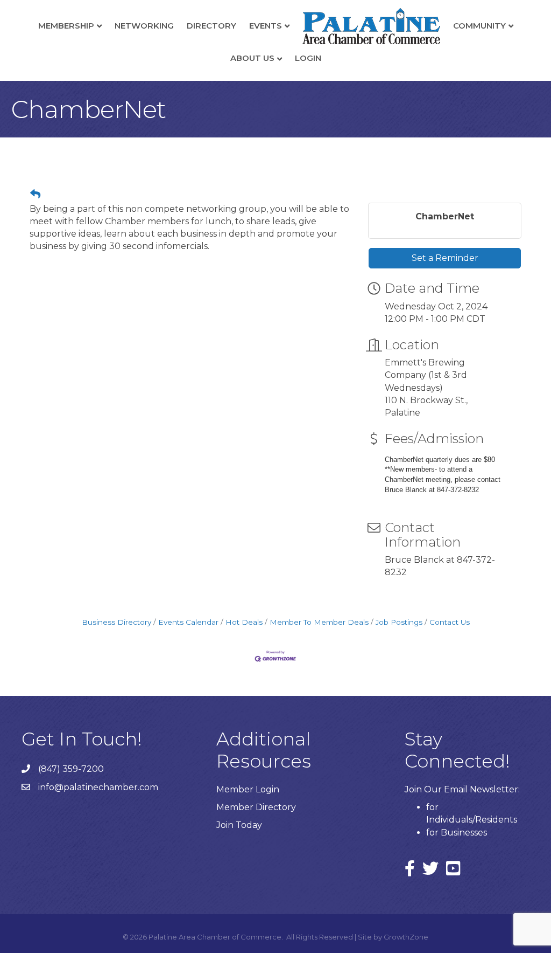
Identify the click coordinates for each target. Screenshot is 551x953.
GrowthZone (406, 937)
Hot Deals (244, 622)
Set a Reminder (445, 258)
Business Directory (116, 622)
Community (479, 25)
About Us (252, 58)
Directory (211, 25)
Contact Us (449, 622)
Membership (66, 25)
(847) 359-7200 (71, 769)
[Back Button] (35, 194)
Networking (144, 25)
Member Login (247, 789)
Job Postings (399, 622)
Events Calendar (188, 622)
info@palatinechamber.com (98, 787)
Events (265, 25)
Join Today (239, 825)
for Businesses (456, 832)
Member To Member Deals (319, 622)
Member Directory (256, 807)
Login (308, 58)
